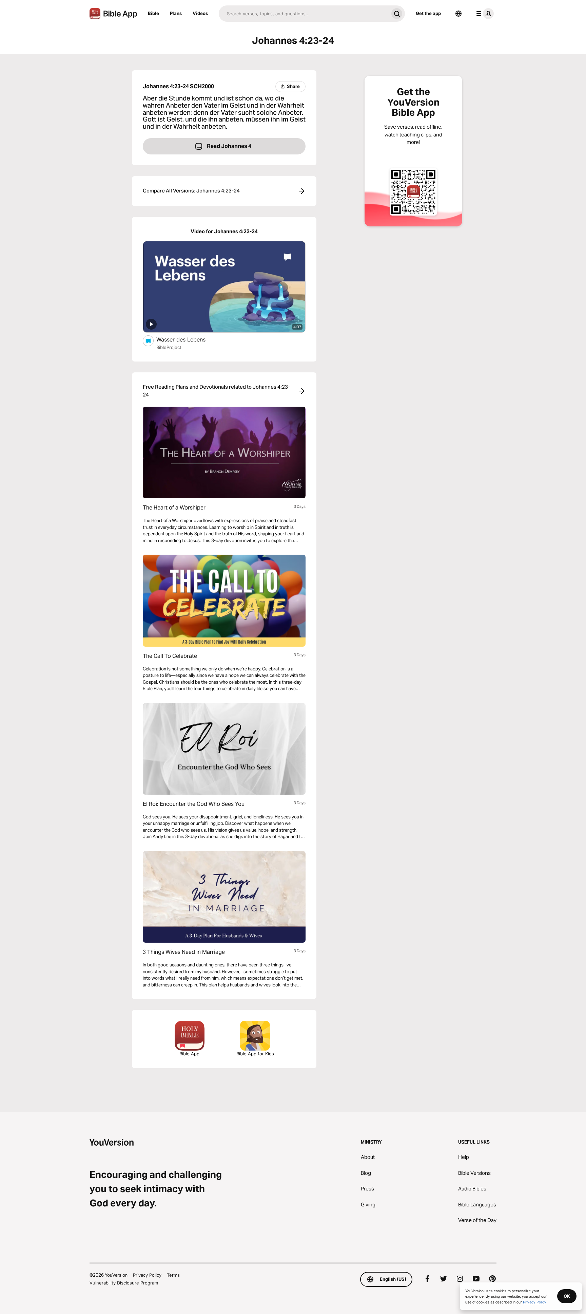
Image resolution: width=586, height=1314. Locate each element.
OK (567, 1296)
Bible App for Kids (255, 1053)
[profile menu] (483, 13)
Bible (153, 13)
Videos (200, 13)
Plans (176, 13)
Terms (173, 1275)
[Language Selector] (458, 13)
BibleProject (168, 347)
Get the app (428, 13)
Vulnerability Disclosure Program (124, 1282)
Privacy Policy (147, 1275)
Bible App (189, 1053)
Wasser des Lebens (187, 339)
